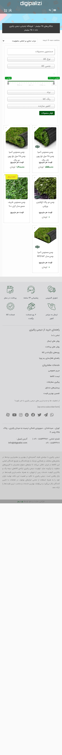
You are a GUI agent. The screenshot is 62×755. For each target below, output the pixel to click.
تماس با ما (55, 335)
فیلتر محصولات (47, 113)
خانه (36, 29)
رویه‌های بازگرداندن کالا (51, 352)
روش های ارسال (53, 341)
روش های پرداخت (52, 346)
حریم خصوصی (54, 370)
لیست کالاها (55, 376)
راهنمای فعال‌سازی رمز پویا (49, 358)
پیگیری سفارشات (53, 382)
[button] (10, 10)
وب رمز (20, 501)
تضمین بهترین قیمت (51, 393)
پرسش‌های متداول (52, 387)
